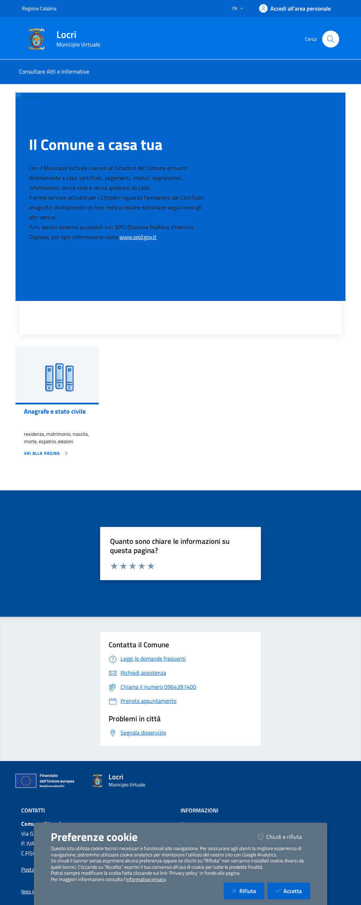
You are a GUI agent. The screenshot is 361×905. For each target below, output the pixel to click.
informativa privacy (146, 879)
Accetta (296, 890)
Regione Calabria (39, 8)
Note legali (32, 891)
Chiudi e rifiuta (288, 836)
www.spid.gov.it (138, 237)
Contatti (33, 810)
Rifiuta (251, 890)
